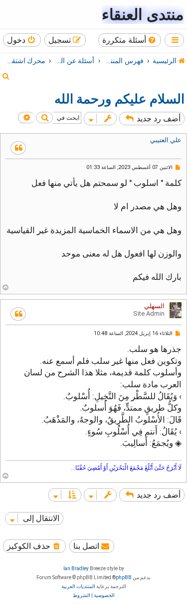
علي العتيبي (166, 140)
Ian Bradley (76, 568)
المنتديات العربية (78, 586)
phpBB (124, 577)
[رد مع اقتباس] (18, 148)
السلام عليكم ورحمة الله (119, 98)
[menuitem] (130, 40)
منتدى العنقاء (143, 14)
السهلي (154, 306)
